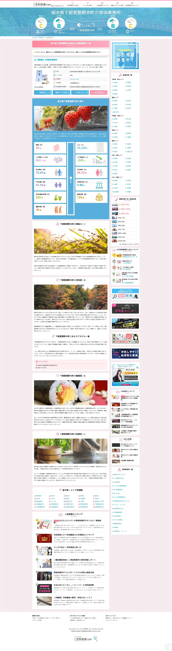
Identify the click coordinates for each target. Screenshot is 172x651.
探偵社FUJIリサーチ (119, 474)
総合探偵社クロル (119, 508)
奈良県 (115, 151)
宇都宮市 (38, 496)
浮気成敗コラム (81, 620)
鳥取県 (115, 158)
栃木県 (129, 101)
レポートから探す (37, 620)
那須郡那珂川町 (99, 507)
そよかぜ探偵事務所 (119, 497)
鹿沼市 (97, 496)
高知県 (115, 173)
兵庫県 (129, 148)
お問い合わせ (116, 618)
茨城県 (115, 101)
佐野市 (82, 496)
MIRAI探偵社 (117, 516)
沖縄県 (129, 192)
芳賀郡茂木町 (55, 504)
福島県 (115, 94)
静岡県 (129, 133)
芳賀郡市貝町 (69, 504)
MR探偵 (116, 527)
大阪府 (115, 148)
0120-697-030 (74, 79)
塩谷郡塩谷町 (55, 507)
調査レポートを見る (61, 92)
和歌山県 (129, 151)
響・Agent (117, 493)
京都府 (129, 144)
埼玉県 (129, 104)
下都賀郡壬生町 (99, 504)
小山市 (53, 498)
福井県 (129, 123)
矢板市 (97, 498)
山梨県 (115, 126)
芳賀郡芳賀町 (84, 504)
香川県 (115, 170)
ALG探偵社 (45, 59)
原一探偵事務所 (118, 489)
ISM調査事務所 (118, 512)
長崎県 (115, 184)
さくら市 (53, 501)
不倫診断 (72, 620)
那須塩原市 (39, 501)
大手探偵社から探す (43, 618)
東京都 (129, 108)
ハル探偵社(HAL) (119, 478)
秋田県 (115, 90)
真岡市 (67, 498)
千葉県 (115, 108)
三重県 (129, 137)
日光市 (38, 498)
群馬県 (115, 104)
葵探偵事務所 (117, 523)
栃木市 (67, 496)
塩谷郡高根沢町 (70, 507)
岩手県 (115, 86)
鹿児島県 (116, 192)
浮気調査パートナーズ (120, 531)
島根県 (129, 158)
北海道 (115, 82)
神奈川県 (116, 112)
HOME (34, 618)
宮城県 (129, 86)
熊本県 (129, 184)
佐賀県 (129, 180)
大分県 (115, 188)
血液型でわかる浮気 (89, 618)
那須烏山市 (68, 501)
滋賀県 (115, 144)
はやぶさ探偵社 (118, 520)
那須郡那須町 (84, 507)
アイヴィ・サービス (119, 505)
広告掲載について (126, 618)
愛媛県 (129, 170)
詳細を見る (43, 92)
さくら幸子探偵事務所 (120, 486)
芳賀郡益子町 (40, 504)
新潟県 (115, 119)
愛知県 (115, 137)
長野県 (129, 126)
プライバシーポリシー (112, 620)
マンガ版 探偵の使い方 (76, 618)
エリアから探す (55, 618)
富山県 (129, 119)
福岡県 (115, 180)
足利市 (53, 496)
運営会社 (108, 618)
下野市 (82, 501)
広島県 (129, 162)
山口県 (115, 166)
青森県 (129, 82)
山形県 (129, 90)
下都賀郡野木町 (40, 507)
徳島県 (129, 166)
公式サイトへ (80, 92)
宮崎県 (129, 188)
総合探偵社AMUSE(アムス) (121, 501)
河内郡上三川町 (99, 501)
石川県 (115, 123)
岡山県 (115, 162)
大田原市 (82, 498)
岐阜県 (115, 133)
